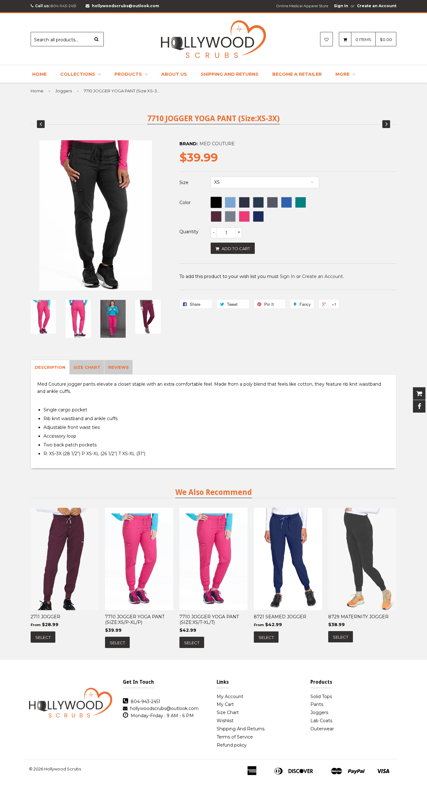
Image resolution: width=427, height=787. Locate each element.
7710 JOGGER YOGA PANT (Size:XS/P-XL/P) (134, 619)
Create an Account (376, 5)
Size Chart (228, 712)
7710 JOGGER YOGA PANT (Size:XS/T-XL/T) (209, 619)
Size (183, 182)
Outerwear (322, 729)
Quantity (188, 231)
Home (39, 74)
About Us (174, 74)
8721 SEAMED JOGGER (280, 617)
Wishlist (225, 720)
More (343, 74)
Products (128, 74)
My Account (230, 696)
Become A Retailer (297, 74)
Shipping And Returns (230, 74)
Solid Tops (321, 696)
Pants (316, 704)
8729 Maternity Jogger (358, 617)
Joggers (63, 90)
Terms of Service (235, 737)
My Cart (225, 704)
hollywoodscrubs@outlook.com (125, 5)
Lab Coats (321, 720)
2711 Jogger (45, 617)
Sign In (341, 5)
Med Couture (217, 144)
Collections (78, 74)
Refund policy (232, 745)
